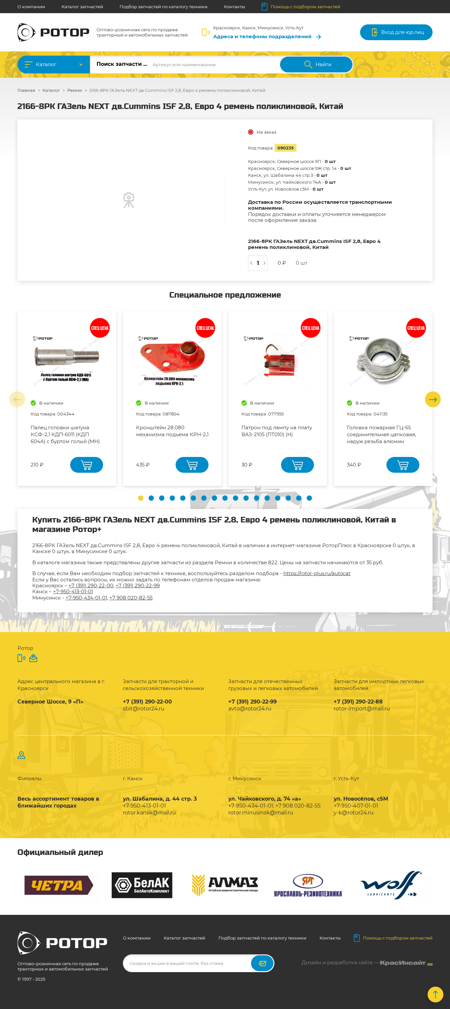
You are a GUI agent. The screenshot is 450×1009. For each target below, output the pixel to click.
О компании (31, 6)
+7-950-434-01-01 (86, 598)
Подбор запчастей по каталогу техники (164, 6)
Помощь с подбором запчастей (305, 6)
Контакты (234, 6)
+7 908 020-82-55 (131, 598)
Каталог (46, 64)
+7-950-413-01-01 (73, 591)
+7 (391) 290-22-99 (138, 585)
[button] (140, 498)
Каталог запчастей (82, 6)
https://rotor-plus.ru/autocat (317, 573)
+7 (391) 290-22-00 (91, 585)
